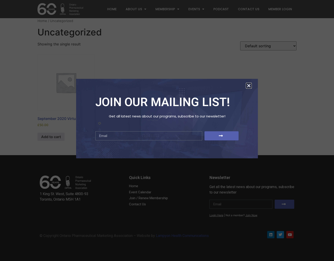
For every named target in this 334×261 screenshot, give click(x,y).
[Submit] (221, 135)
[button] (249, 85)
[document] (167, 130)
